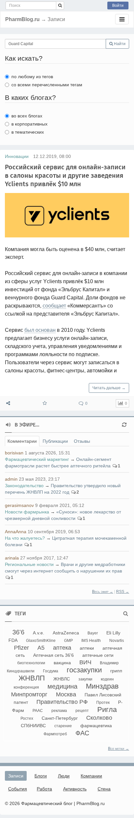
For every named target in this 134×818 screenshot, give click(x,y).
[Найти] (60, 5)
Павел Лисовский (103, 694)
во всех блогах (26, 115)
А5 (41, 647)
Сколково (99, 718)
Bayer (92, 633)
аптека (62, 647)
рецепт (82, 710)
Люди (64, 775)
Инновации (17, 156)
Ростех (26, 718)
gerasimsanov (19, 505)
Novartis (116, 640)
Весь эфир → (102, 591)
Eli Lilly (113, 632)
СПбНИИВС (33, 725)
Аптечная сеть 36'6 (53, 655)
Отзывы (82, 441)
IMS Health (91, 640)
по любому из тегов (32, 76)
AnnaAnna (15, 531)
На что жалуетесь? (25, 538)
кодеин (107, 679)
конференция (26, 687)
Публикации (55, 441)
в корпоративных (29, 123)
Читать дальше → (109, 388)
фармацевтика (96, 725)
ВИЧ (85, 662)
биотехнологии (31, 663)
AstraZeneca (66, 632)
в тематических (27, 132)
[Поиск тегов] (125, 614)
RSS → (122, 591)
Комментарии (22, 441)
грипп (116, 670)
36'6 (18, 632)
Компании (91, 775)
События (17, 788)
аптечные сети (98, 655)
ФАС (82, 733)
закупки (85, 679)
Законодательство (24, 485)
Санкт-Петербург (60, 718)
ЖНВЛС (61, 678)
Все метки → (118, 748)
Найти (119, 44)
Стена (104, 788)
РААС (38, 710)
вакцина (62, 662)
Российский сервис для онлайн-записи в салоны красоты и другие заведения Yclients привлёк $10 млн (65, 175)
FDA (13, 640)
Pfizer (21, 647)
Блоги (40, 775)
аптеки (87, 648)
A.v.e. (38, 632)
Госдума (50, 671)
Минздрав (102, 686)
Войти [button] (118, 5)
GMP (68, 640)
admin (11, 479)
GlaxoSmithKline (41, 640)
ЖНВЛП (32, 678)
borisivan (14, 452)
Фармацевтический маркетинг (37, 459)
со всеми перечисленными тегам (46, 84)
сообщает (54, 305)
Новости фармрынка (27, 511)
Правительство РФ (62, 702)
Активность (75, 788)
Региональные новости (29, 564)
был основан (40, 330)
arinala (12, 557)
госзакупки (84, 670)
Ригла (107, 709)
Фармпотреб (55, 734)
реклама (59, 710)
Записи (15, 775)
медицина (62, 686)
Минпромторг (29, 694)
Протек (103, 702)
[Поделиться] (8, 403)
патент (21, 702)
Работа (44, 788)
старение (63, 726)
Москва (66, 694)
